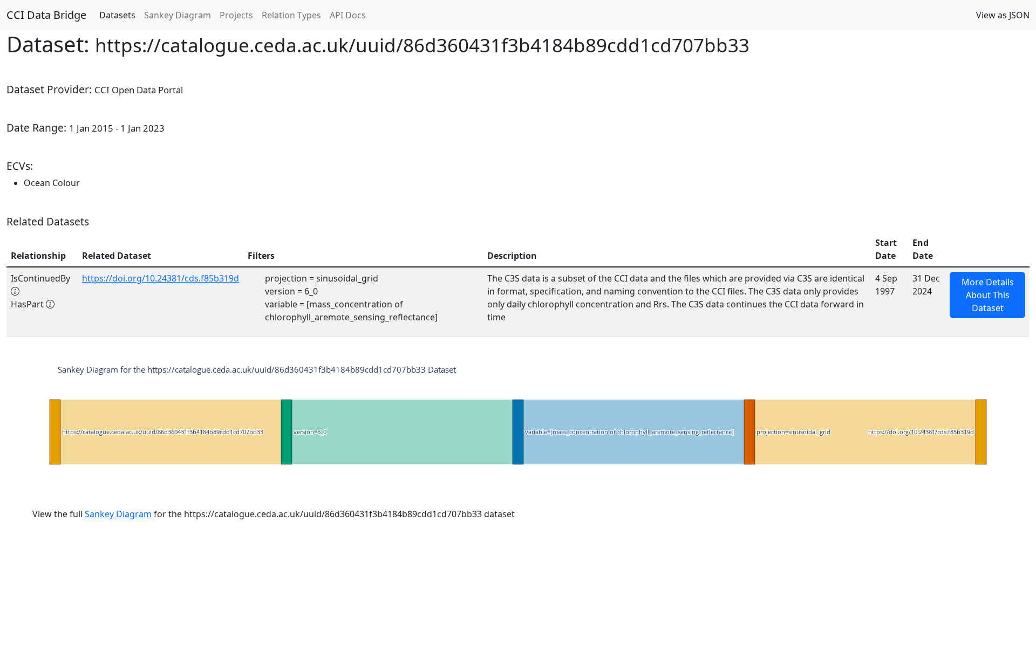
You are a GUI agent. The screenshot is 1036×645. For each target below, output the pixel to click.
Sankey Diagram (177, 15)
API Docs (348, 15)
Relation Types (291, 15)
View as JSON (1003, 15)
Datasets (117, 15)
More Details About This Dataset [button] (988, 295)
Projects (236, 15)
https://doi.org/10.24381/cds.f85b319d (160, 278)
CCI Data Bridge (46, 15)
